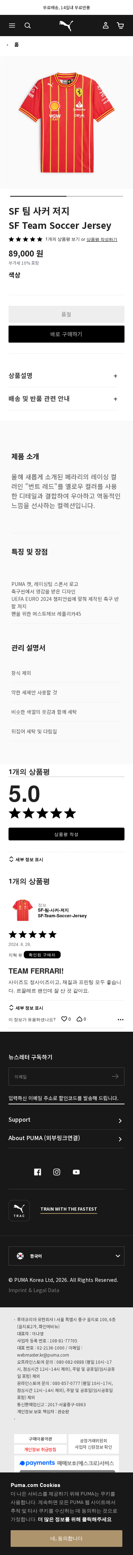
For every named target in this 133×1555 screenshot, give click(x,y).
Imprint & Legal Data (34, 1290)
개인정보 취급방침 (40, 1449)
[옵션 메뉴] (120, 1020)
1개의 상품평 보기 (62, 239)
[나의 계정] (105, 25)
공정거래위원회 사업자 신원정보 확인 (93, 1443)
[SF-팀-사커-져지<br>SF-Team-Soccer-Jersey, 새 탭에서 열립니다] (22, 910)
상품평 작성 (66, 834)
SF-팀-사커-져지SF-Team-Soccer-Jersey (62, 912)
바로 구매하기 (66, 334)
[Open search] (27, 25)
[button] (14, 25)
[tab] (38, 196)
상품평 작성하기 (102, 239)
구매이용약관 (40, 1439)
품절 (66, 314)
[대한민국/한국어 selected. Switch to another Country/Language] (66, 1256)
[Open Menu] (14, 25)
